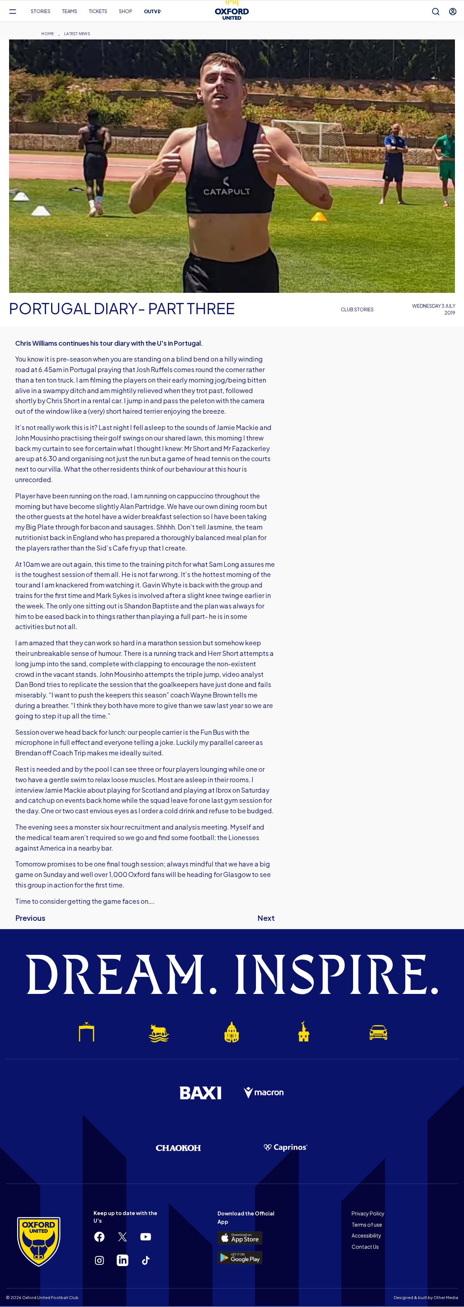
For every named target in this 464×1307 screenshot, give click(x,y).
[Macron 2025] (263, 1093)
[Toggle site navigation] (12, 11)
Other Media (446, 1297)
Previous (30, 917)
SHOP (125, 11)
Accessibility (366, 1235)
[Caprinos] (285, 1148)
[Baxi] (200, 1093)
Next (266, 917)
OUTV (153, 11)
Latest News (77, 33)
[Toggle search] (435, 11)
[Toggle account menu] (452, 11)
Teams (69, 11)
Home (47, 33)
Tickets (98, 11)
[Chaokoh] (178, 1148)
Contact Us (365, 1246)
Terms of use (367, 1224)
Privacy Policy (368, 1213)
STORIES (40, 11)
